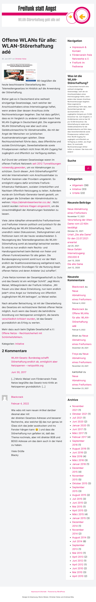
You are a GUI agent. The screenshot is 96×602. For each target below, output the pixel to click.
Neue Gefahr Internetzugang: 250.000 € (76, 253)
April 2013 (77, 556)
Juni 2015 (77, 502)
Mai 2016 (77, 456)
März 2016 (78, 460)
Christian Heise (20, 59)
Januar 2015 (79, 518)
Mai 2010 (77, 572)
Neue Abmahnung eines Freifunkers (81, 295)
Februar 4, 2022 (20, 403)
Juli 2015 (77, 498)
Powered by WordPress (56, 592)
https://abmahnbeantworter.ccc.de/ (31, 202)
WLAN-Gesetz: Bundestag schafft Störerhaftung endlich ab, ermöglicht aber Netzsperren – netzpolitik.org (34, 361)
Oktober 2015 (79, 483)
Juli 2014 (77, 541)
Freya (75, 353)
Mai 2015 (77, 506)
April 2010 (77, 576)
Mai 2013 (77, 553)
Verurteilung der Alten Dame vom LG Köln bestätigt (80, 223)
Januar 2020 (79, 425)
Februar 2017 (79, 437)
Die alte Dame (75, 264)
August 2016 (79, 448)
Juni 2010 (77, 568)
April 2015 (77, 510)
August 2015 (79, 495)
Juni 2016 (77, 452)
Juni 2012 (77, 560)
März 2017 (78, 433)
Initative (19, 343)
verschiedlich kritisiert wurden (18, 318)
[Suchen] (88, 168)
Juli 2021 (77, 417)
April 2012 (77, 564)
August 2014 (79, 537)
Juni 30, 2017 (18, 372)
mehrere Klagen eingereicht (34, 206)
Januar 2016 (79, 464)
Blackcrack (17, 397)
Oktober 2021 (79, 413)
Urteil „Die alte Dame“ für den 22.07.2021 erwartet (80, 238)
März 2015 (78, 514)
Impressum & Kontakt (38, 592)
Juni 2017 (77, 429)
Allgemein (77, 185)
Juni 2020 (77, 421)
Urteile (76, 193)
